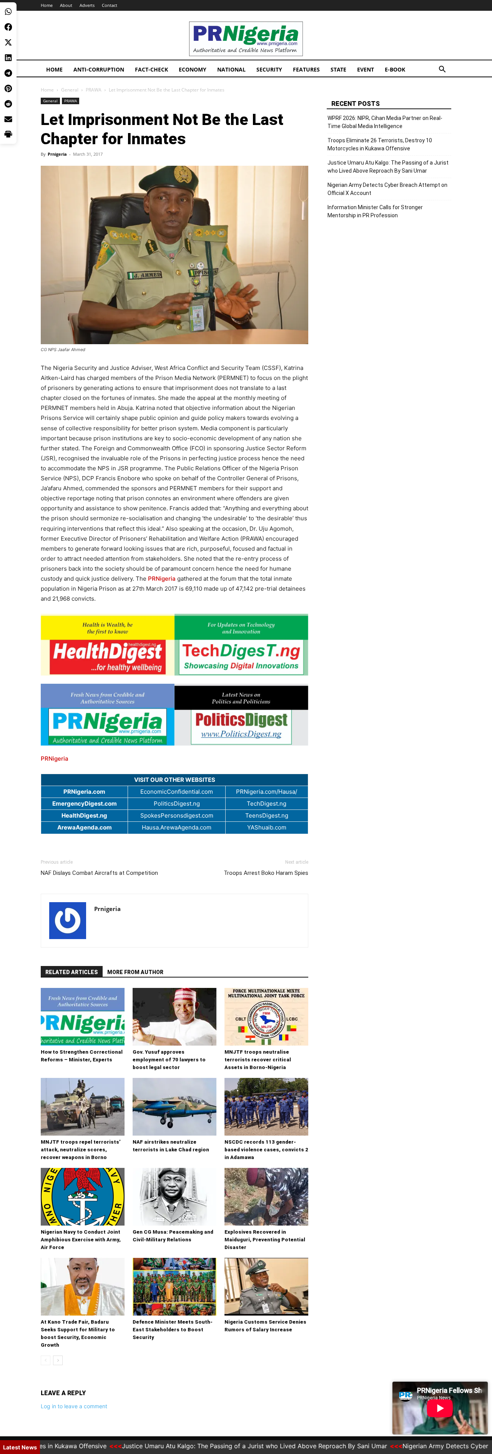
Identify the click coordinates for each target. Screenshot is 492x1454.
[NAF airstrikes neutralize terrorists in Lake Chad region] (174, 1107)
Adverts (87, 5)
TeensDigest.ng (266, 815)
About (66, 5)
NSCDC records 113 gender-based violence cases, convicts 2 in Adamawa (266, 1149)
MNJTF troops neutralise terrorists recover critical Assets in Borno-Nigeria (257, 1059)
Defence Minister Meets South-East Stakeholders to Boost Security (173, 1329)
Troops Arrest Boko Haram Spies (266, 872)
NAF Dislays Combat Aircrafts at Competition (99, 872)
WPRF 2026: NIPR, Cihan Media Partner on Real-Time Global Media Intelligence (384, 122)
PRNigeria (162, 578)
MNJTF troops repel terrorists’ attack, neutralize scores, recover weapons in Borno (81, 1149)
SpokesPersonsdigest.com (176, 815)
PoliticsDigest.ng (177, 803)
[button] (442, 70)
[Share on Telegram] (8, 73)
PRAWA (93, 90)
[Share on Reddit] (8, 104)
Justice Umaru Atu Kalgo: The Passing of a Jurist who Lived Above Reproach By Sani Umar (388, 167)
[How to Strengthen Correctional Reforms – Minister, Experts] (83, 1017)
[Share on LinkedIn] (8, 58)
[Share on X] (8, 42)
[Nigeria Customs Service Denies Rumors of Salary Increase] (266, 1287)
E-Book (395, 69)
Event (365, 69)
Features (306, 69)
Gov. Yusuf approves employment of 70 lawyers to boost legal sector (169, 1059)
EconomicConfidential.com (176, 791)
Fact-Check (151, 69)
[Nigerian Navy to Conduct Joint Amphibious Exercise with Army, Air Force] (83, 1197)
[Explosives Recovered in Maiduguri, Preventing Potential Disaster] (266, 1197)
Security (269, 69)
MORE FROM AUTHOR (135, 972)
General (69, 90)
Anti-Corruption (98, 69)
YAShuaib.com (266, 827)
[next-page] (58, 1360)
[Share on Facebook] (8, 27)
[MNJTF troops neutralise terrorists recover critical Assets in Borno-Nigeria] (266, 1017)
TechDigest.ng (266, 803)
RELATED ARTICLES (71, 972)
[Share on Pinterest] (8, 88)
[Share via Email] (8, 119)
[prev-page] (45, 1360)
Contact (109, 5)
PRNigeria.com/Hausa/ (266, 791)
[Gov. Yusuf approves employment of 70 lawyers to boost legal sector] (174, 1017)
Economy (192, 69)
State (338, 69)
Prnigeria (57, 154)
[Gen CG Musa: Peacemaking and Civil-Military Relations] (174, 1197)
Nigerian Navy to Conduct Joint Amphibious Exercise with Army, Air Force (81, 1239)
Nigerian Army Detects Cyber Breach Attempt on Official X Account (387, 189)
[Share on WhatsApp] (8, 11)
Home (47, 5)
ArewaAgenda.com (84, 827)
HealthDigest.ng (84, 815)
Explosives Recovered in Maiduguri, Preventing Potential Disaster (264, 1239)
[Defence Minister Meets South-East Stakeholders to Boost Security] (174, 1287)
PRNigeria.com (84, 791)
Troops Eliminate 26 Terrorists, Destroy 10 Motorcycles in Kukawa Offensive (379, 144)
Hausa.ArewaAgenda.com (176, 827)
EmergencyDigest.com (84, 803)
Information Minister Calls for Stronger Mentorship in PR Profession (375, 211)
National (231, 69)
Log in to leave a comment (74, 1406)
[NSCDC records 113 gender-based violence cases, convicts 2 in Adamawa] (266, 1107)
